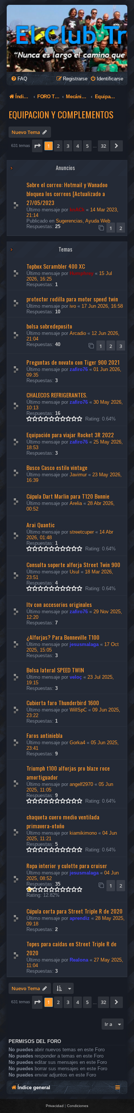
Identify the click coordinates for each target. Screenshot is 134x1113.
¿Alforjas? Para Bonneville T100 (62, 637)
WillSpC (78, 710)
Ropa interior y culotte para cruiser (66, 865)
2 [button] (58, 146)
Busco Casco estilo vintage (56, 467)
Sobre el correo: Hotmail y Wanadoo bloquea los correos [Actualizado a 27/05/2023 (67, 193)
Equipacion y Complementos (61, 114)
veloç (76, 677)
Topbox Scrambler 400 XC (55, 266)
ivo (73, 306)
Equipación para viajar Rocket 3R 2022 (70, 434)
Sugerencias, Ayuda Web (83, 221)
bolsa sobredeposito (49, 326)
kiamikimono (83, 833)
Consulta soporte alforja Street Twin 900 (73, 564)
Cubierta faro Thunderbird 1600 (62, 702)
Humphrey (81, 273)
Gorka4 (77, 742)
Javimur (78, 474)
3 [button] (68, 146)
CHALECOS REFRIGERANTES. (56, 394)
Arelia (76, 503)
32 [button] (103, 146)
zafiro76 (79, 369)
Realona (79, 960)
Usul (74, 572)
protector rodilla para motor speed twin (72, 298)
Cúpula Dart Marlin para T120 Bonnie (67, 496)
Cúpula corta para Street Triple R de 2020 (74, 910)
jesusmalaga (84, 644)
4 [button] (77, 146)
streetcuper (82, 532)
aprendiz (80, 918)
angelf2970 (81, 784)
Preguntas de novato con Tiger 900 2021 (72, 362)
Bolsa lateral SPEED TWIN (55, 669)
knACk (77, 209)
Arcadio (78, 333)
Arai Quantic (40, 524)
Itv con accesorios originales (59, 604)
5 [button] (87, 146)
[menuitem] (19, 78)
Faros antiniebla (44, 735)
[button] (37, 146)
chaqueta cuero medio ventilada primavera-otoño (62, 821)
